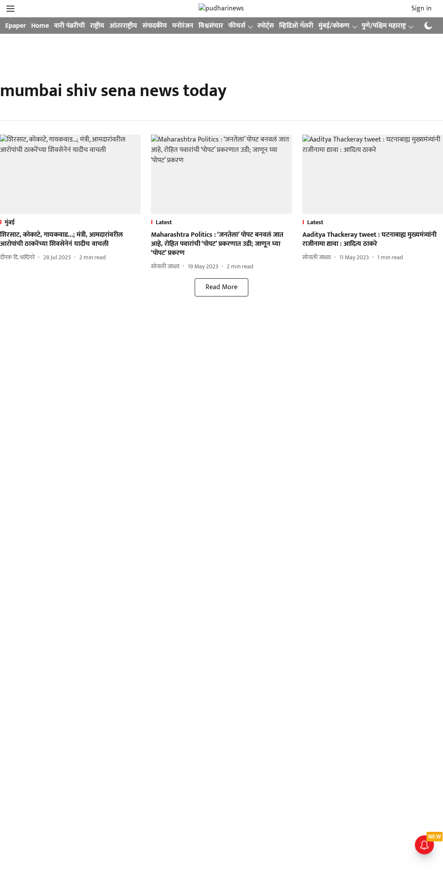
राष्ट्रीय (97, 26)
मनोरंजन (182, 26)
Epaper (15, 26)
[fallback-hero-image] (70, 174)
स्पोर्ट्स (265, 26)
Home (40, 26)
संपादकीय (154, 26)
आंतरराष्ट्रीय (123, 26)
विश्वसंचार (211, 26)
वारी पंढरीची (69, 26)
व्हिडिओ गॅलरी (296, 26)
